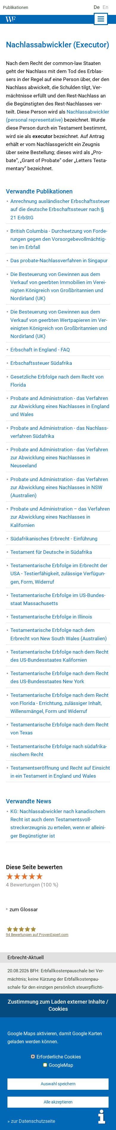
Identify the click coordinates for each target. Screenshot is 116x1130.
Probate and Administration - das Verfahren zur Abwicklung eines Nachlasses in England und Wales (59, 406)
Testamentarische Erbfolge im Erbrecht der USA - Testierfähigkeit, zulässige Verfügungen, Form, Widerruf (58, 573)
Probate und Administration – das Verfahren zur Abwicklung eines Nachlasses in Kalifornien (60, 517)
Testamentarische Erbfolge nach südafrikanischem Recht (58, 750)
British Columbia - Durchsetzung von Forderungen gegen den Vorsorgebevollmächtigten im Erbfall (58, 239)
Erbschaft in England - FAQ (40, 350)
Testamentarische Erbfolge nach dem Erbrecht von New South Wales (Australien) (58, 634)
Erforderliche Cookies (59, 1057)
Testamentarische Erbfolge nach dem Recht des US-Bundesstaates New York (59, 677)
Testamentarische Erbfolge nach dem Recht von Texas (59, 729)
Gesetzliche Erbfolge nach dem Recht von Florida (57, 381)
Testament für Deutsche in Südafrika (51, 552)
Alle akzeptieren (58, 1102)
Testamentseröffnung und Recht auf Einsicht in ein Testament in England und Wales (60, 772)
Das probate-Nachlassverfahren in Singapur (59, 260)
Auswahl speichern (58, 1083)
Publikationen (15, 7)
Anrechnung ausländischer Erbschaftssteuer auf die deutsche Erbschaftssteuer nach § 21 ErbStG (60, 209)
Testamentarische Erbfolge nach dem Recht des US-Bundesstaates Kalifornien (59, 656)
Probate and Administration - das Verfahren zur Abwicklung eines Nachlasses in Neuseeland (59, 458)
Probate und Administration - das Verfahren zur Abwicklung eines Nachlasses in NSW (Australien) (59, 487)
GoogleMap (61, 1065)
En (105, 7)
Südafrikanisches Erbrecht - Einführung (54, 539)
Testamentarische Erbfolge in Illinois (51, 617)
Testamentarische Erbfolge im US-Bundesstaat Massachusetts (58, 599)
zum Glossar (24, 909)
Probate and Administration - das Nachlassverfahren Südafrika (59, 432)
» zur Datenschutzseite (31, 1121)
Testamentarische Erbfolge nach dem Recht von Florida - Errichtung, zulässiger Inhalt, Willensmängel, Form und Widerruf (59, 703)
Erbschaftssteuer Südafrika (41, 363)
